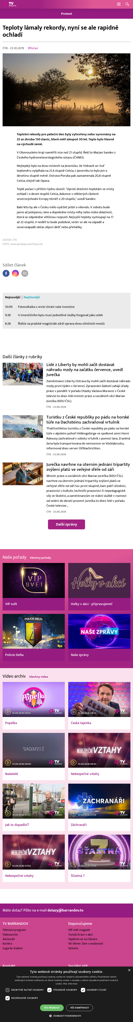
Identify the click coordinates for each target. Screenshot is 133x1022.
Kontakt (9, 966)
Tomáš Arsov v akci (80, 934)
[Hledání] (127, 4)
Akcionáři (9, 939)
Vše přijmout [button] (52, 1007)
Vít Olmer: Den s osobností (85, 943)
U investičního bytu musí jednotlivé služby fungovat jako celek (60, 315)
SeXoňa (73, 948)
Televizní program (14, 930)
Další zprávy (66, 524)
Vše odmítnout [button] (79, 1007)
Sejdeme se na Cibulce (82, 939)
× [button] (129, 970)
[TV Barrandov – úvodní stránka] (9, 4)
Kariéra (7, 943)
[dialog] (66, 994)
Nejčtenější (32, 297)
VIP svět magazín (79, 930)
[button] (66, 1016)
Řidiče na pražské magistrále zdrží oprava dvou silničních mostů (61, 323)
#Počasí (33, 48)
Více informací (70, 983)
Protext (66, 14)
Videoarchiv (10, 934)
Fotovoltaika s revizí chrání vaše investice (46, 307)
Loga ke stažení (13, 948)
